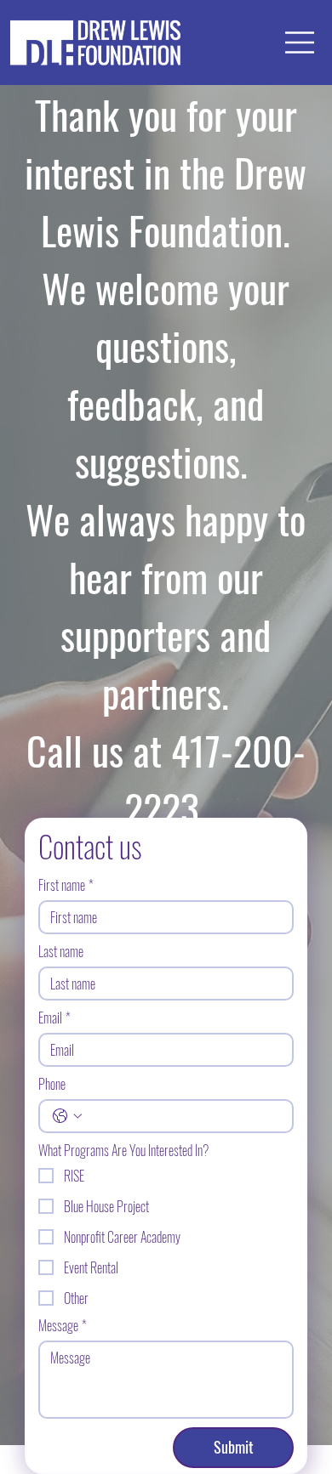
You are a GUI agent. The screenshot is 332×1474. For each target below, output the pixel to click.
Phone (52, 1083)
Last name (60, 951)
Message (62, 1325)
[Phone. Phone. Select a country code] (67, 1116)
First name (66, 884)
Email (54, 1017)
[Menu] (300, 42)
